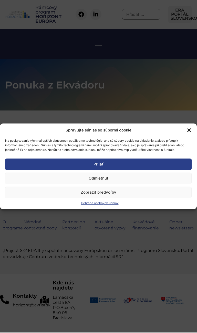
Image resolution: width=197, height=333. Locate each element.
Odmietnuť (98, 178)
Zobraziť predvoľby (98, 192)
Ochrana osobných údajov (100, 203)
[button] (189, 130)
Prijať (98, 164)
